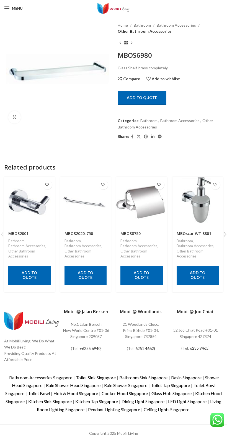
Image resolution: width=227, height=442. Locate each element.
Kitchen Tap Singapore (96, 401)
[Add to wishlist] (47, 185)
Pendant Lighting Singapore (114, 409)
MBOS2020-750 (79, 233)
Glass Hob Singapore (171, 393)
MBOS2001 (18, 233)
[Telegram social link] (159, 136)
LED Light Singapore (187, 401)
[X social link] (138, 136)
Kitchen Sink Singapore (50, 401)
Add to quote (142, 97)
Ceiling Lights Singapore (166, 409)
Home (123, 25)
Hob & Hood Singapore (75, 393)
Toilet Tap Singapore (170, 385)
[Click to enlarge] (14, 117)
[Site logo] (113, 8)
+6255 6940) (90, 348)
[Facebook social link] (132, 136)
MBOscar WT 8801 (194, 233)
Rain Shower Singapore (125, 385)
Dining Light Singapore (143, 401)
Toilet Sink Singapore (96, 377)
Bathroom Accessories (176, 25)
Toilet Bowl (39, 393)
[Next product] (131, 43)
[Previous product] (120, 43)
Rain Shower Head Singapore (73, 385)
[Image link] (31, 320)
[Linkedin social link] (152, 136)
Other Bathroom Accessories (145, 31)
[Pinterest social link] (145, 136)
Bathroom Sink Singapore (143, 377)
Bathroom (142, 25)
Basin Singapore (186, 377)
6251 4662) (145, 348)
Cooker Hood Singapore (125, 393)
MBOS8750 (130, 233)
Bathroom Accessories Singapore (40, 377)
